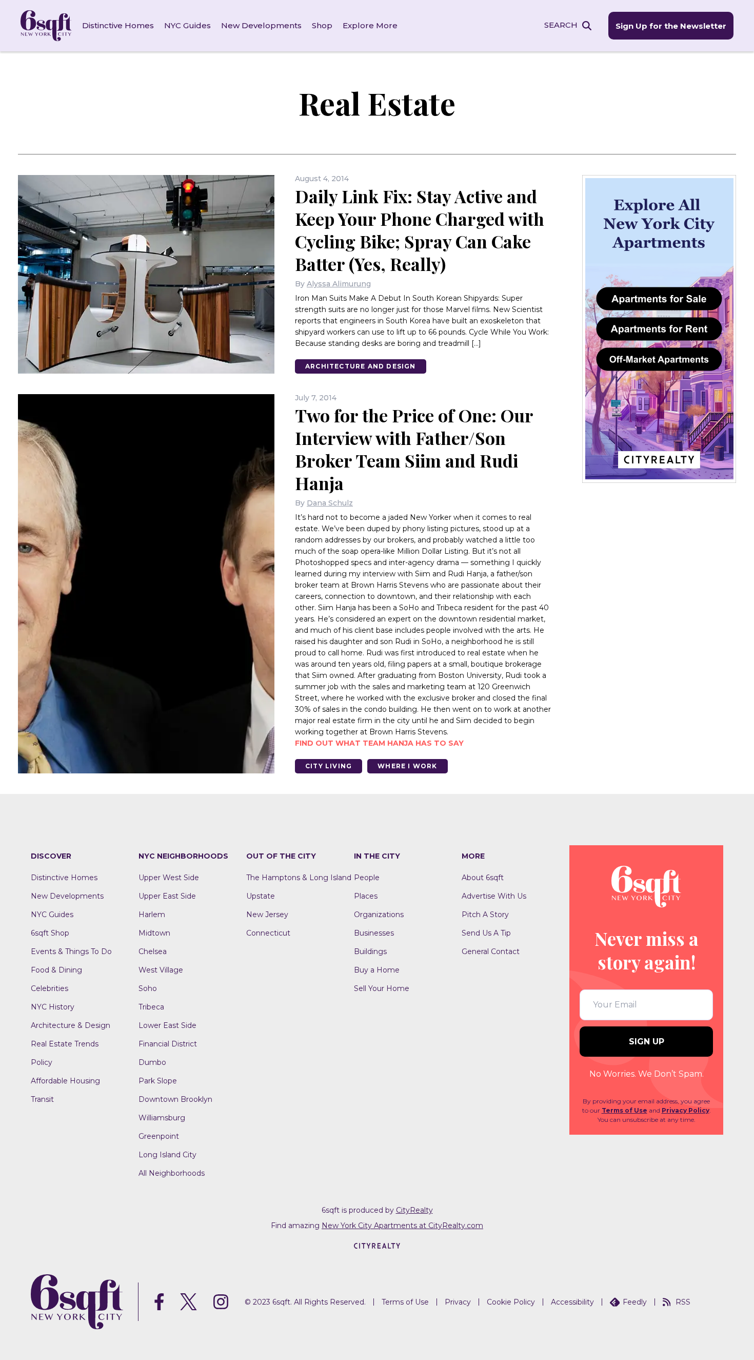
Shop (322, 25)
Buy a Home (377, 970)
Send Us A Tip (486, 933)
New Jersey (267, 914)
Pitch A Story (485, 914)
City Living (328, 766)
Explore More (370, 25)
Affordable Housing (65, 1080)
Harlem (151, 914)
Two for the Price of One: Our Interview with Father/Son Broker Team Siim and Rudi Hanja (414, 449)
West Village (160, 970)
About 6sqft (483, 877)
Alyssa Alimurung (339, 283)
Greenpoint (158, 1136)
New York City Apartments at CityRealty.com (402, 1225)
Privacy (458, 1302)
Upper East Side (167, 896)
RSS (683, 1302)
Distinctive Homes (118, 25)
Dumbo (152, 1062)
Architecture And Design (360, 366)
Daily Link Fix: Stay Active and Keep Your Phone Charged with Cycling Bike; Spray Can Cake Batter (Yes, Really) (419, 230)
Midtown (154, 933)
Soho (147, 988)
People (367, 877)
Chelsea (152, 951)
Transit (42, 1099)
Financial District (167, 1043)
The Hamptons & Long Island (298, 877)
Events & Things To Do (71, 951)
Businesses (374, 933)
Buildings (370, 951)
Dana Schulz (330, 503)
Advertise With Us (494, 896)
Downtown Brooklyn (175, 1099)
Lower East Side (167, 1025)
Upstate (260, 896)
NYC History (52, 1007)
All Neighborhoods (171, 1173)
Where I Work (407, 766)
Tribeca (151, 1007)
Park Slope (157, 1080)
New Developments (261, 25)
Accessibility (572, 1302)
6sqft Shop (50, 933)
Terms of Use (624, 1110)
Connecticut (268, 933)
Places (366, 896)
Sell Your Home (381, 988)
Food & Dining (56, 970)
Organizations (379, 914)
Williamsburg (161, 1117)
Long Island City (167, 1154)
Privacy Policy (685, 1110)
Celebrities (49, 988)
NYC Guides (187, 25)
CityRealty (414, 1210)
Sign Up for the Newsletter (671, 26)
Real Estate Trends (64, 1043)
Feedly (635, 1302)
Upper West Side (168, 877)
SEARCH (561, 25)
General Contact (491, 951)
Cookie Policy (511, 1302)
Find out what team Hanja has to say (379, 743)
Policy (41, 1062)
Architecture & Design (70, 1025)
